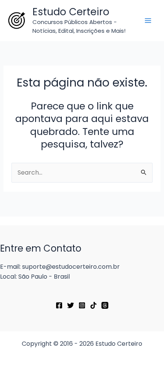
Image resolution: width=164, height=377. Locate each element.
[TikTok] (93, 305)
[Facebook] (59, 305)
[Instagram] (82, 305)
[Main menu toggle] (148, 20)
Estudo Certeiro (70, 12)
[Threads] (104, 305)
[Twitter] (70, 305)
